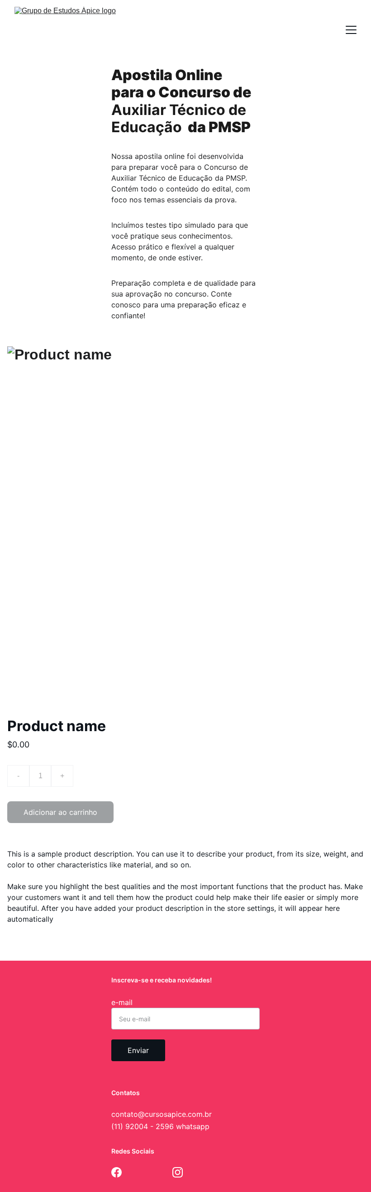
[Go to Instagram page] (177, 1172)
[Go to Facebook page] (116, 1172)
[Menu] (351, 30)
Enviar (138, 1050)
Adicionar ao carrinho (60, 812)
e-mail (122, 1002)
